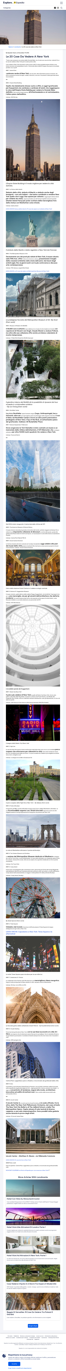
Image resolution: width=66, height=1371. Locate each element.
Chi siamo (10, 1336)
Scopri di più (33, 1326)
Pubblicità (16, 1336)
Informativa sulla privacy (51, 1336)
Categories (7, 8)
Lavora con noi (39, 1336)
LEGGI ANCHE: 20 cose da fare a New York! (18, 1160)
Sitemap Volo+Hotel (53, 1337)
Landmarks (17, 47)
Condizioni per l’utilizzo (22, 1337)
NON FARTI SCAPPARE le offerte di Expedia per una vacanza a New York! (27, 1170)
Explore (11, 47)
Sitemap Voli (30, 1339)
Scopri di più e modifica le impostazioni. (20, 1368)
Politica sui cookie (10, 1337)
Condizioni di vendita (34, 1337)
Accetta (14, 1364)
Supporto (36, 1339)
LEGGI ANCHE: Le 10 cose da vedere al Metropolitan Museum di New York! (27, 271)
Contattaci (44, 1337)
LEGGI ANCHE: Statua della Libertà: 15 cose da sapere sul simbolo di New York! (29, 209)
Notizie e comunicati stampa (27, 1336)
